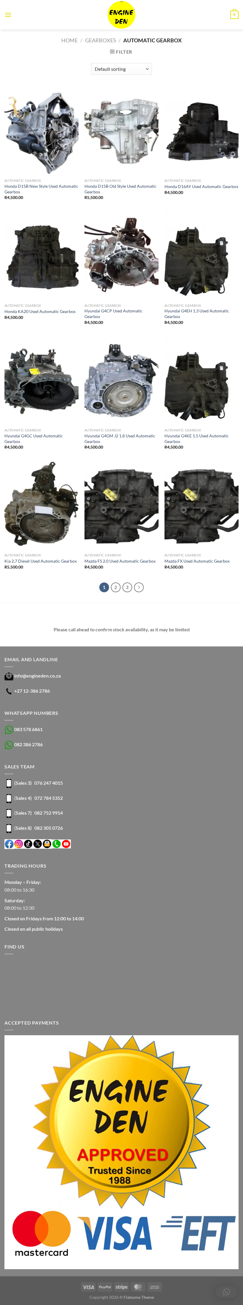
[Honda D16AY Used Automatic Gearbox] (201, 131)
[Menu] (8, 14)
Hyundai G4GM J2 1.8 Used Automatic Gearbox (119, 438)
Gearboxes (100, 40)
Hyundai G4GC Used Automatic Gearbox (33, 438)
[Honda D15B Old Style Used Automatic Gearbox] (121, 131)
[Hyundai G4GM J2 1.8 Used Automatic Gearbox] (121, 380)
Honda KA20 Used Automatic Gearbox (40, 311)
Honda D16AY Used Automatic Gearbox (201, 186)
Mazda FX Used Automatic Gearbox (197, 561)
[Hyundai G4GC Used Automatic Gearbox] (41, 380)
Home (69, 40)
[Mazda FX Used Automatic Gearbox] (201, 505)
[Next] (139, 587)
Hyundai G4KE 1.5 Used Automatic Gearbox (196, 438)
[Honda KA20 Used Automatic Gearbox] (41, 255)
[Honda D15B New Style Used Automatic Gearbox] (41, 131)
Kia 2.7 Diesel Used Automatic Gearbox (40, 561)
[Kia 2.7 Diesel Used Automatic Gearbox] (41, 505)
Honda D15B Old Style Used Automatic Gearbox (120, 189)
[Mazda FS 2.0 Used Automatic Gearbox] (121, 505)
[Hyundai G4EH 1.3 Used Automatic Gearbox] (201, 255)
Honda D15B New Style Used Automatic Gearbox (41, 189)
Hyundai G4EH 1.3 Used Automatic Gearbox (196, 313)
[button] (226, 1292)
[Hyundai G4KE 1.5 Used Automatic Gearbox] (201, 380)
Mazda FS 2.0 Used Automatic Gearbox (120, 561)
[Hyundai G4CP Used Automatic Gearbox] (121, 255)
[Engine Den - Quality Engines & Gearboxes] (122, 15)
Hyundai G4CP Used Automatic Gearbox (113, 313)
